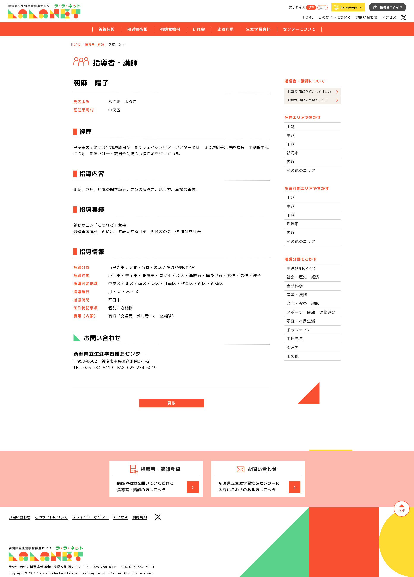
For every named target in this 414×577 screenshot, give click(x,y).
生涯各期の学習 (301, 268)
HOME (308, 17)
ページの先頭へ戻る (402, 509)
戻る (171, 403)
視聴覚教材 (170, 29)
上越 (291, 126)
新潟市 (293, 153)
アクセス (389, 17)
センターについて (299, 29)
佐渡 (291, 161)
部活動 (293, 347)
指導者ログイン (391, 7)
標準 (311, 7)
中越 (291, 135)
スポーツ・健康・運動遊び (311, 312)
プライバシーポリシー (90, 517)
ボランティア (299, 330)
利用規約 (139, 517)
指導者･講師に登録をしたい (308, 100)
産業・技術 (297, 294)
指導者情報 (137, 29)
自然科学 (295, 286)
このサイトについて (334, 17)
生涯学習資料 (258, 29)
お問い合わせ (366, 17)
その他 (293, 356)
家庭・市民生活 (301, 321)
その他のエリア (301, 170)
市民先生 (295, 338)
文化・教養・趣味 (303, 303)
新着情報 (106, 29)
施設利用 (225, 29)
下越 (291, 144)
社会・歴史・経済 (303, 277)
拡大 (322, 7)
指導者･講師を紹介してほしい (309, 92)
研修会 (199, 29)
